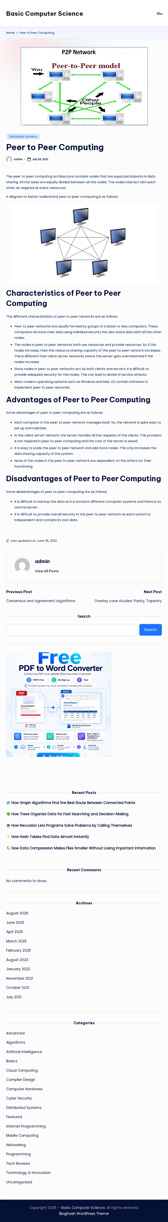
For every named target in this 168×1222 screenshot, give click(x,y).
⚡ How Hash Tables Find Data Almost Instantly (47, 836)
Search (84, 616)
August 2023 (17, 959)
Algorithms (15, 1042)
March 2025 (16, 941)
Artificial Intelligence (24, 1051)
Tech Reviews (18, 1163)
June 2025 (15, 922)
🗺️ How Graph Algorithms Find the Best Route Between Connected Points (70, 802)
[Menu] (159, 13)
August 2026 (17, 913)
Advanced (15, 1033)
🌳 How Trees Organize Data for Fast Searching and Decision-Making (67, 814)
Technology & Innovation (28, 1172)
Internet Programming (26, 1126)
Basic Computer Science (44, 13)
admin (42, 561)
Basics (11, 1061)
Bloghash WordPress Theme (84, 1213)
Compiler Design (20, 1079)
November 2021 (19, 978)
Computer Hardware (24, 1089)
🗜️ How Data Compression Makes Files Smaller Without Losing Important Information (81, 848)
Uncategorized (19, 1182)
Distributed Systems (23, 136)
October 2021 (17, 987)
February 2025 (18, 950)
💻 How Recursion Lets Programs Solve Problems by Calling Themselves (69, 825)
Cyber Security (19, 1098)
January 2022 (18, 969)
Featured (14, 1116)
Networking (16, 1144)
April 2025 (14, 931)
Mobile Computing (22, 1135)
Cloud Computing (22, 1070)
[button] (47, 571)
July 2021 (14, 997)
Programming (18, 1154)
